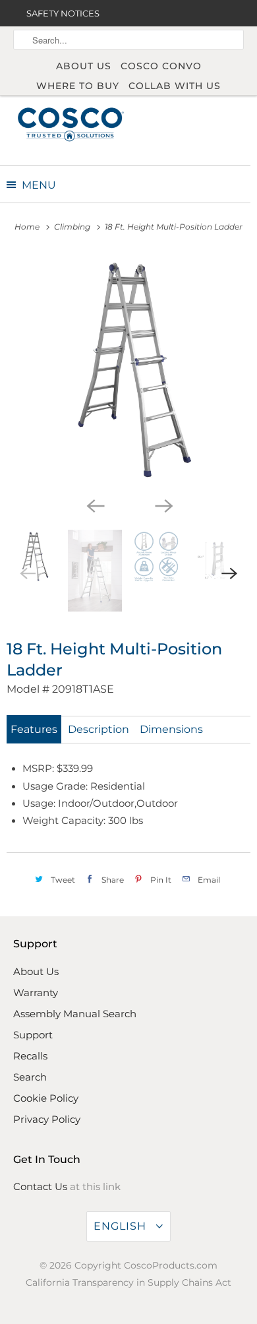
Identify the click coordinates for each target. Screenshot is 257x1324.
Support (33, 1034)
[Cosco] (70, 123)
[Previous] (94, 504)
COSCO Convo (161, 66)
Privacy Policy (46, 1119)
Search (30, 1077)
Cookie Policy (45, 1098)
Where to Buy (77, 86)
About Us (83, 66)
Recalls (30, 1056)
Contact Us (40, 1186)
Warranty (35, 992)
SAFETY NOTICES (63, 13)
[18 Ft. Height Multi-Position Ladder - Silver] (128, 371)
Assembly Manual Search (74, 1013)
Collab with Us (174, 86)
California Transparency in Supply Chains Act (128, 1282)
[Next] (162, 504)
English (122, 1226)
